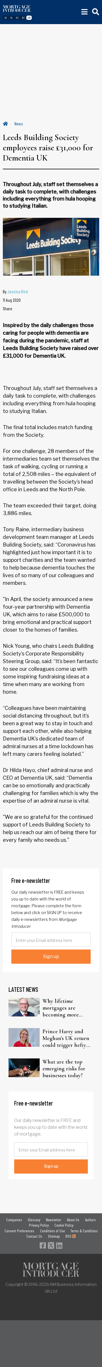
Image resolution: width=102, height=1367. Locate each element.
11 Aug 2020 (12, 300)
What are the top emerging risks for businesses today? (63, 1068)
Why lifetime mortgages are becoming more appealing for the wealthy (62, 1008)
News (18, 123)
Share (7, 308)
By (15, 291)
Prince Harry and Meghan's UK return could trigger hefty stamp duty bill (65, 1038)
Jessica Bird (17, 291)
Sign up (51, 956)
